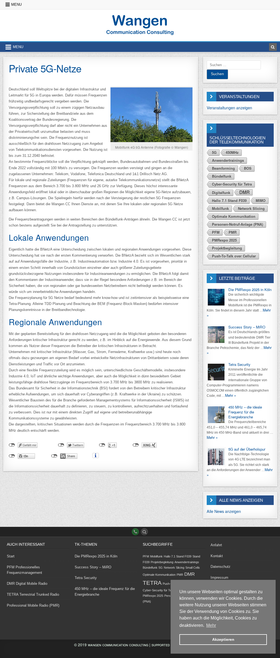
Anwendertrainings (228, 160)
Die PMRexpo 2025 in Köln (250, 289)
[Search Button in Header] (273, 47)
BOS (248, 168)
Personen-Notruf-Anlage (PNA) (237, 224)
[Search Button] (144, 531)
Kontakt (217, 556)
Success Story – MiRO (246, 327)
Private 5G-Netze (45, 68)
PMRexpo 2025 (224, 240)
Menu (16, 4)
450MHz (232, 152)
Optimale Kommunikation (233, 216)
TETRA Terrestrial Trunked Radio (33, 594)
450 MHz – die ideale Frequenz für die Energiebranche (245, 411)
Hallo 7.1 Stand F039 (229, 200)
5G (214, 152)
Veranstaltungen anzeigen (229, 107)
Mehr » (230, 395)
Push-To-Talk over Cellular (234, 255)
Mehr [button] (211, 625)
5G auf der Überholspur (246, 449)
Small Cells (192, 567)
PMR (233, 232)
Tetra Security (239, 364)
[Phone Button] (135, 531)
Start (10, 556)
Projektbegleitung (227, 248)
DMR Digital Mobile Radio (27, 583)
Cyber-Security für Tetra (232, 184)
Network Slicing (251, 208)
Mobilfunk (220, 208)
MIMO (261, 200)
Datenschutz (221, 567)
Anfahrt (216, 545)
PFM (216, 232)
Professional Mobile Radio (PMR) (33, 605)
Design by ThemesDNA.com (140, 652)
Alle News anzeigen (224, 511)
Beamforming (223, 168)
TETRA (152, 583)
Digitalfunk (221, 192)
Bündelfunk (221, 176)
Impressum (219, 577)
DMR (244, 192)
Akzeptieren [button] (223, 639)
